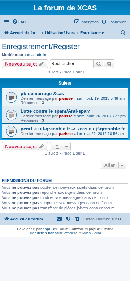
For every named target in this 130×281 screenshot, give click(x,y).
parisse (66, 98)
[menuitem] (19, 22)
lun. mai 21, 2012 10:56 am (100, 133)
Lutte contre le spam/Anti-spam (56, 111)
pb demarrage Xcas (42, 93)
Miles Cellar (91, 233)
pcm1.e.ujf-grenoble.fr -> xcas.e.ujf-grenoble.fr (73, 128)
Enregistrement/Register (41, 46)
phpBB (48, 229)
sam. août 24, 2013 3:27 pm (101, 116)
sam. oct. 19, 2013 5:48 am (101, 98)
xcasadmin (36, 55)
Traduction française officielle (53, 233)
